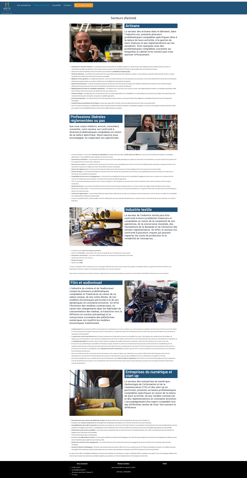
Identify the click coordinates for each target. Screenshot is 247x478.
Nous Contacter (82, 463)
